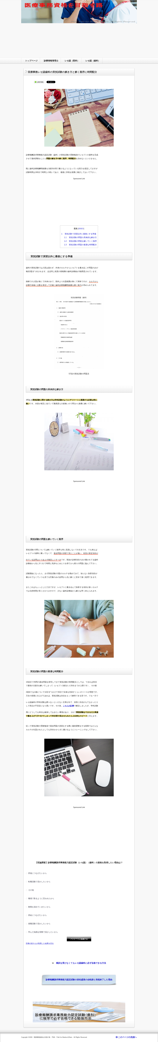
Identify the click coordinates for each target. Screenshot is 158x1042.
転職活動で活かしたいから (39, 882)
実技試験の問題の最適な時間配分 (80, 245)
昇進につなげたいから (37, 873)
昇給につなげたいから (37, 915)
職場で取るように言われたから (41, 898)
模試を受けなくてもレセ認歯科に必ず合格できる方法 (81, 963)
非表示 (81, 229)
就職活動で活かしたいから (39, 924)
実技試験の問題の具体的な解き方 (80, 237)
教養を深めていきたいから (39, 907)
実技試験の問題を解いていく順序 (80, 241)
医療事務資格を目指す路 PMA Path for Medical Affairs (53, 1037)
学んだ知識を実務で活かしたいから (43, 932)
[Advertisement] (79, 40)
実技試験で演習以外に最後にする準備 (78, 234)
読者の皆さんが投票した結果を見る (40, 943)
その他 (31, 890)
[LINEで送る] (39, 82)
